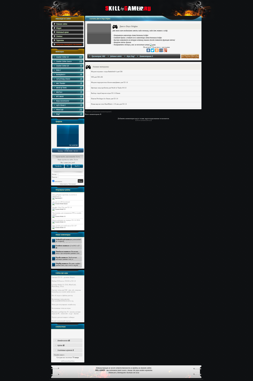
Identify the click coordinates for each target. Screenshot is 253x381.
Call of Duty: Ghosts (63, 79)
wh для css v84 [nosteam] (61, 202)
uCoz (137, 372)
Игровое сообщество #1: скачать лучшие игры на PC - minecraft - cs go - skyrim (66, 312)
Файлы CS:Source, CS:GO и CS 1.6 (64, 281)
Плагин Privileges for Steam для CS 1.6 (104, 98)
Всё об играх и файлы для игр (62, 295)
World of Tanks (61, 88)
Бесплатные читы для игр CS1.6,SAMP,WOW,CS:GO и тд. (63, 300)
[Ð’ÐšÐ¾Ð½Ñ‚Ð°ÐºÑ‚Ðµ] (148, 50)
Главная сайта (61, 24)
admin (119, 56)
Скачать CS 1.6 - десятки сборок (63, 277)
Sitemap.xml (121, 372)
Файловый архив (62, 32)
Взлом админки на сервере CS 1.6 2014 (66, 220)
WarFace (59, 92)
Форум (58, 28)
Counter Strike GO (62, 66)
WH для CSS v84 (97, 77)
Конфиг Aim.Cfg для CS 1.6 (62, 207)
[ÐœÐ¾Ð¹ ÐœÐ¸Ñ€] (161, 50)
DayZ (58, 114)
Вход (148, 120)
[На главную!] (134, 8)
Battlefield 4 (60, 74)
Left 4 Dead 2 (60, 105)
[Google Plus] (165, 50)
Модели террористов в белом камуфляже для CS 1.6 (109, 82)
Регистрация (141, 120)
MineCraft (59, 110)
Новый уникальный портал (61, 321)
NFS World (59, 96)
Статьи (59, 36)
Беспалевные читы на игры (61, 308)
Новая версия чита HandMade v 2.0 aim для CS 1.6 (109, 104)
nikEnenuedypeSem (68, 361)
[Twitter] (152, 50)
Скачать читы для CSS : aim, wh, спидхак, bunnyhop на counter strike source (66, 291)
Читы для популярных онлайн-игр (64, 304)
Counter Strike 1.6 (62, 57)
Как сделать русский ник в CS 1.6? (64, 226)
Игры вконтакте (62, 101)
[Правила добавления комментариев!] (98, 111)
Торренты (60, 40)
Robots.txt (112, 372)
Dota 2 (58, 70)
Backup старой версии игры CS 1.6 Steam (105, 93)
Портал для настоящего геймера (63, 317)
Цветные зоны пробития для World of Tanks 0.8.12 (108, 88)
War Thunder (60, 83)
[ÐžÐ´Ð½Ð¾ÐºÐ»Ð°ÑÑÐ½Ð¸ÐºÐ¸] (157, 50)
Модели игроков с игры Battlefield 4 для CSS (106, 71)
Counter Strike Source (64, 61)
